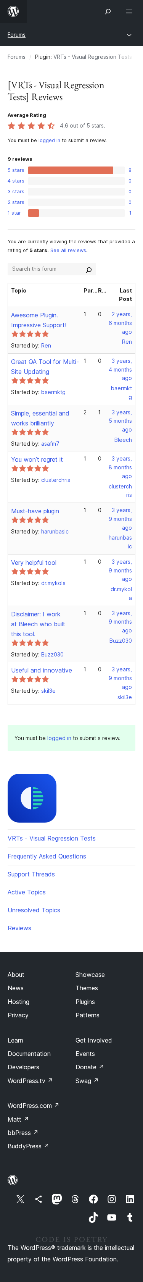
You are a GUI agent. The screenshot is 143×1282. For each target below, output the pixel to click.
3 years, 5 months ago (120, 421)
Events (85, 1053)
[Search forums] (89, 269)
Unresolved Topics (34, 910)
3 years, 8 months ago (120, 467)
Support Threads (31, 874)
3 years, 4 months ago (120, 369)
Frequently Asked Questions (47, 856)
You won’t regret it (37, 459)
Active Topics (27, 892)
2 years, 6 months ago (120, 323)
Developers (23, 1067)
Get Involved (94, 1040)
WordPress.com (33, 1105)
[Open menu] (131, 11)
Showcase (90, 974)
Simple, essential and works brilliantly (40, 418)
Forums (17, 34)
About (16, 974)
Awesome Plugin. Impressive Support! (38, 320)
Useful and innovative (41, 670)
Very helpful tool (33, 562)
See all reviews (68, 250)
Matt (18, 1119)
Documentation (29, 1053)
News (16, 988)
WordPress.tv (30, 1081)
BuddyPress (28, 1146)
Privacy (18, 1015)
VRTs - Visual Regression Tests (92, 56)
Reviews (19, 928)
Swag (87, 1081)
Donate (90, 1067)
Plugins (85, 1002)
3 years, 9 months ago (120, 519)
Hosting (18, 1002)
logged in (49, 140)
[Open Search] (108, 11)
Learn (15, 1040)
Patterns (88, 1015)
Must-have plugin (35, 511)
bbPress (23, 1133)
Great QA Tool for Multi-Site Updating (45, 366)
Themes (87, 988)
